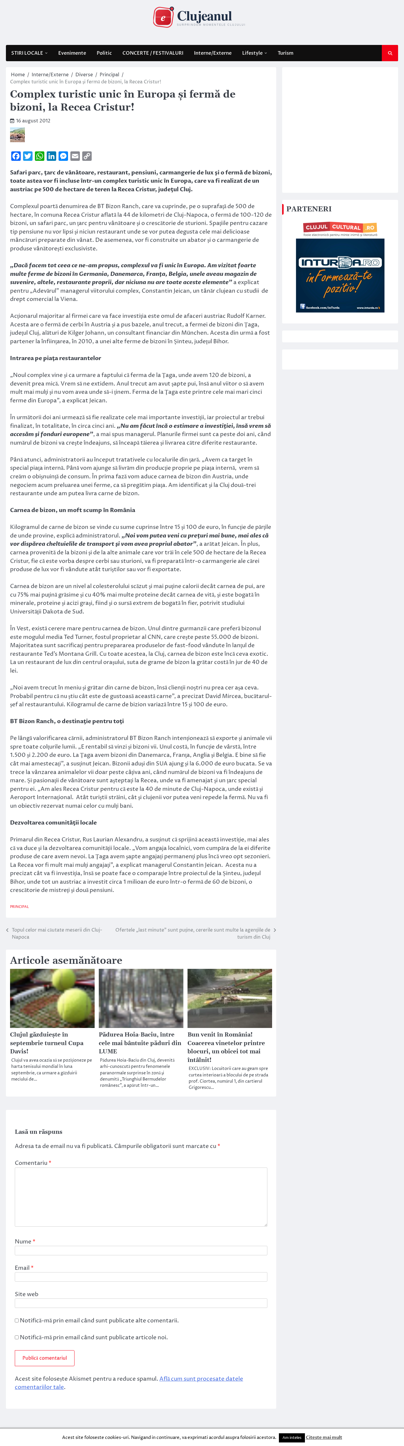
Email (24, 1268)
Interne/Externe (213, 53)
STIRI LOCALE (27, 53)
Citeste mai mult (324, 1437)
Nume (25, 1242)
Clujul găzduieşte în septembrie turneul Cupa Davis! (46, 1043)
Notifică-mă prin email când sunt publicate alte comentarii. (99, 1320)
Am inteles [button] (291, 1437)
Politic (104, 53)
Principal (19, 907)
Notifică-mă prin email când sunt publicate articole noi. (94, 1337)
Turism (285, 53)
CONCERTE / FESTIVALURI (152, 53)
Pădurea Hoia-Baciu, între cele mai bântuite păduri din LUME (140, 1043)
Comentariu (33, 1163)
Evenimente (72, 53)
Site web (26, 1294)
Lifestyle (252, 53)
